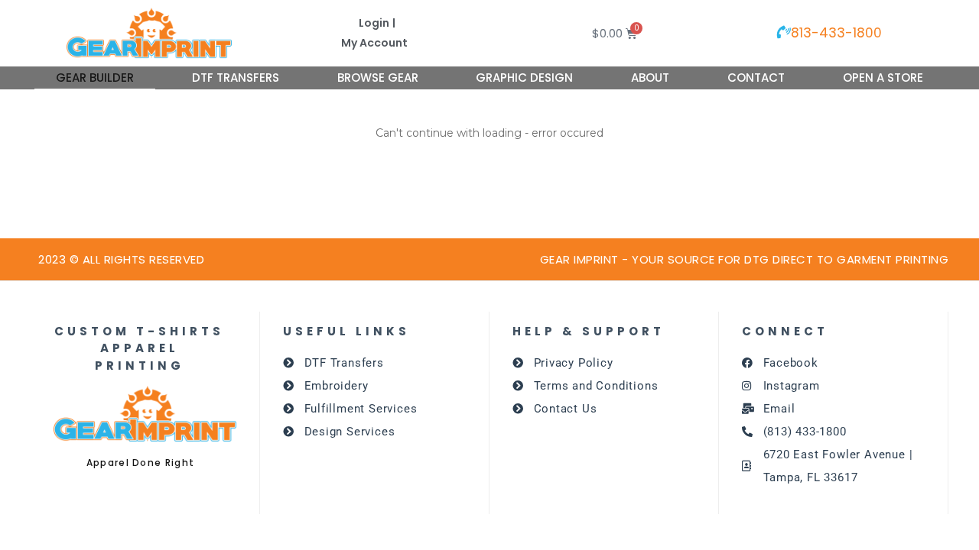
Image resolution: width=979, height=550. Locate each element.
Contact (756, 78)
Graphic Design (524, 78)
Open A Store (883, 78)
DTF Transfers (235, 78)
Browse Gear (377, 78)
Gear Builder (95, 78)
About (650, 78)
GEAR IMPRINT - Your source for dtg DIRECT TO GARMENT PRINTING (744, 259)
